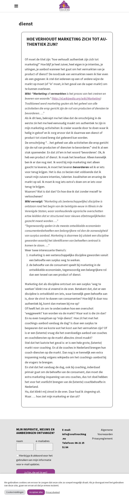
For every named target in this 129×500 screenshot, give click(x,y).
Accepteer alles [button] (36, 492)
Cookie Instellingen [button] (15, 492)
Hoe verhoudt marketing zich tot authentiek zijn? (67, 41)
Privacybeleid (53, 492)
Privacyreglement (102, 438)
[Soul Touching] (64, 6)
